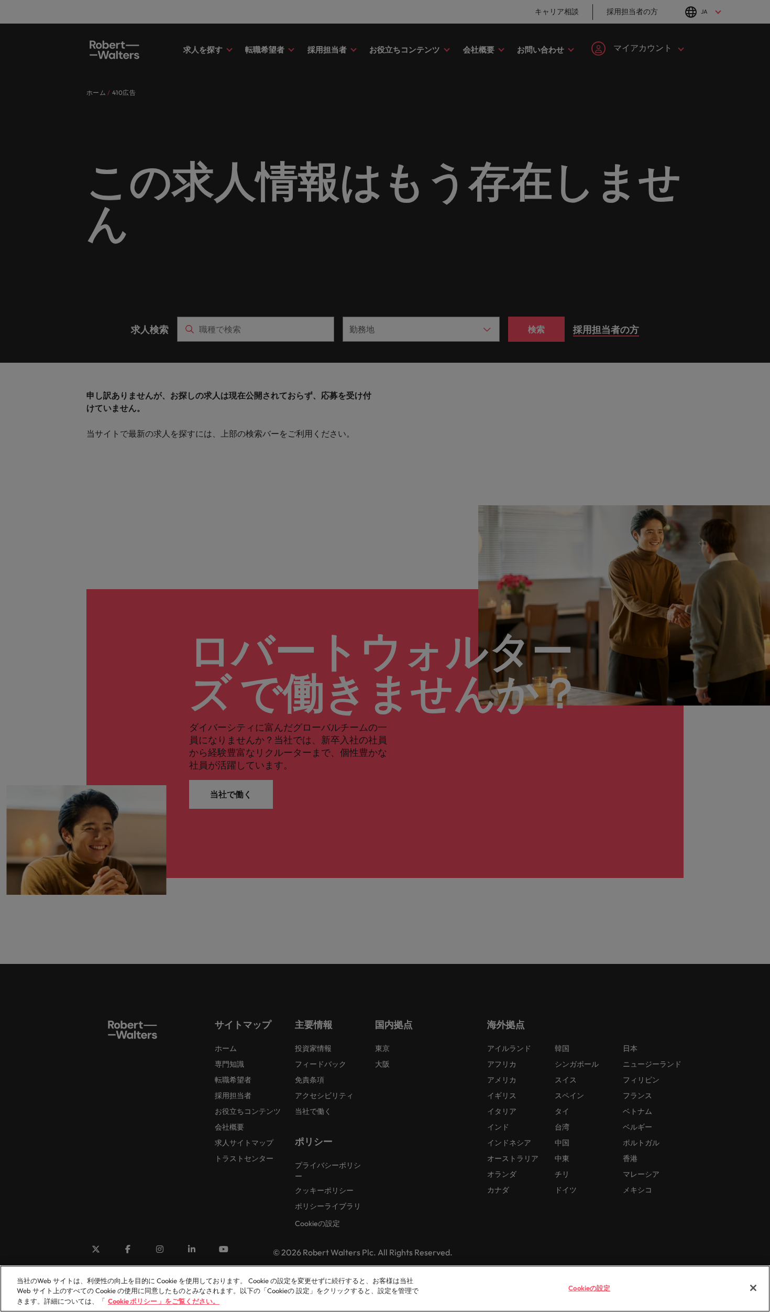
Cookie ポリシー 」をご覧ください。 (163, 1301)
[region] (385, 1288)
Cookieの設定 (589, 1287)
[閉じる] (753, 1287)
